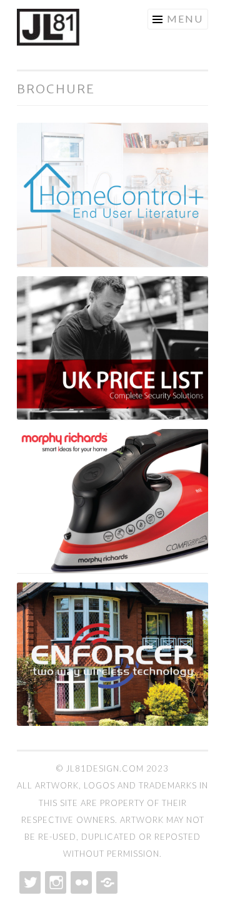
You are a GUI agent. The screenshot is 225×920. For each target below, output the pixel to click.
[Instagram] (54, 882)
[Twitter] (29, 882)
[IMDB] (106, 882)
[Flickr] (80, 882)
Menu (185, 18)
